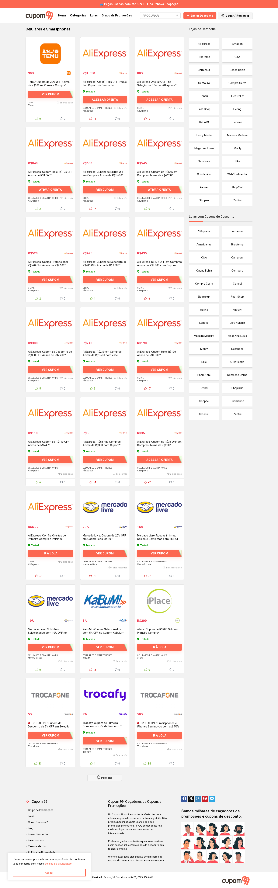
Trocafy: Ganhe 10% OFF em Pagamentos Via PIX (100, 818)
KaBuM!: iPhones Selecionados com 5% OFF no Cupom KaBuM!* (103, 631)
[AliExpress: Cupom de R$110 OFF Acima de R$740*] (50, 413)
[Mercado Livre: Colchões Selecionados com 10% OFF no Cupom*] (50, 601)
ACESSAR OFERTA (105, 100)
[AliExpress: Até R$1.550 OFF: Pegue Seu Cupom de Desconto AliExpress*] (105, 54)
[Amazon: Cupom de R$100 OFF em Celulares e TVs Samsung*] (50, 788)
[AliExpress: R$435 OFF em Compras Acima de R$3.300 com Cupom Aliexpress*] (159, 234)
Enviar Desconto (202, 15)
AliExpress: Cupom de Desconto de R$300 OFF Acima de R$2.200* (50, 353)
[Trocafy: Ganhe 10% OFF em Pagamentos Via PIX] (105, 788)
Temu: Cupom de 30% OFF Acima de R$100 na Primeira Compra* (49, 83)
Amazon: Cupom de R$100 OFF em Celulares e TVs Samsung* (50, 818)
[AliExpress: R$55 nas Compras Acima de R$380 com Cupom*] (105, 413)
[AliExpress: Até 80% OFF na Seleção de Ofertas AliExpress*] (159, 54)
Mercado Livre (90, 564)
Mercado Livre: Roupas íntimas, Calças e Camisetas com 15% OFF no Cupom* (158, 539)
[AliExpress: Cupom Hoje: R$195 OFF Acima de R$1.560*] (50, 144)
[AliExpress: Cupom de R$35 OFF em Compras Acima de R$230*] (159, 413)
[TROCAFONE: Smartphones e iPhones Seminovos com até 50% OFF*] (159, 695)
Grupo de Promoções (117, 15)
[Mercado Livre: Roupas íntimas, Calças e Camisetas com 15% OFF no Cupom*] (159, 507)
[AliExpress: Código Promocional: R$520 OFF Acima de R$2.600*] (50, 234)
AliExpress (88, 110)
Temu (31, 105)
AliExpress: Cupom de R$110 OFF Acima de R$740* (48, 443)
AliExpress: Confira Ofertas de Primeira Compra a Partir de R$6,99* (47, 539)
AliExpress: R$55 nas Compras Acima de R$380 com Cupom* (102, 443)
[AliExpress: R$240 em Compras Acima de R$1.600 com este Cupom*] (105, 323)
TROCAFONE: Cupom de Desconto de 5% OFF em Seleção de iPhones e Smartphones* (49, 726)
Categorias (78, 15)
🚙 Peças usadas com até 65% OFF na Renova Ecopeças (139, 4)
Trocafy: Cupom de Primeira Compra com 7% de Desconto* (102, 724)
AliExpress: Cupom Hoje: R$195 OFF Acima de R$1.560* (50, 173)
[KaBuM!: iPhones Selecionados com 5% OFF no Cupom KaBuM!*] (105, 601)
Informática (35, 843)
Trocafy (87, 752)
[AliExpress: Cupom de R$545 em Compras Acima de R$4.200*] (159, 144)
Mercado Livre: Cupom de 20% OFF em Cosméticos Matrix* (104, 537)
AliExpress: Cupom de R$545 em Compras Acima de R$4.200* (157, 173)
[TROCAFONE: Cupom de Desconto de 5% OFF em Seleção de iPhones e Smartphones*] (50, 695)
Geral (140, 108)
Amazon (32, 845)
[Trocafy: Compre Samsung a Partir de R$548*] (159, 788)
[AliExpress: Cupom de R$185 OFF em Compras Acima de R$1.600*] (105, 144)
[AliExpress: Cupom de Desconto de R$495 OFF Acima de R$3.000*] (105, 234)
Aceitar (49, 872)
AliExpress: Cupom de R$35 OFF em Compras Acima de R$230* (159, 443)
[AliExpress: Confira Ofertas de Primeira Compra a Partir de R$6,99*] (50, 507)
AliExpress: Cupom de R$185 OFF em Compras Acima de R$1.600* (103, 173)
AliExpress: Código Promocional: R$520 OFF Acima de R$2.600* (48, 263)
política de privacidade (58, 863)
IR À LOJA (50, 553)
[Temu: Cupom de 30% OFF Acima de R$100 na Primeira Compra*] (50, 54)
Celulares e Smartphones (98, 108)
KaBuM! (87, 658)
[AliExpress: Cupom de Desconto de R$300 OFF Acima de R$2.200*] (50, 323)
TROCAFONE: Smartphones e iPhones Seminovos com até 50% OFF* (158, 726)
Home (62, 15)
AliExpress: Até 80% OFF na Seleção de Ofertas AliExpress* (156, 83)
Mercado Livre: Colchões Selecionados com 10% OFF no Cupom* (47, 633)
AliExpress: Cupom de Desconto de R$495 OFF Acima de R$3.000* (105, 263)
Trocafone (33, 746)
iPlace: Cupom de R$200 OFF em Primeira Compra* (157, 631)
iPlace (140, 658)
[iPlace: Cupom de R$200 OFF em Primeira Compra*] (159, 601)
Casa (30, 102)
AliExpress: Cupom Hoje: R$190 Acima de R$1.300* (156, 353)
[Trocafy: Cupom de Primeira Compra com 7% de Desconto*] (105, 695)
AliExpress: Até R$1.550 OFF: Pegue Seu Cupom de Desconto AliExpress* (105, 85)
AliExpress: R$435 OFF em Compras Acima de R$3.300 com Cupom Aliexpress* (159, 265)
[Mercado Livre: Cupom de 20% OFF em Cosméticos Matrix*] (105, 507)
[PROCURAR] (177, 15)
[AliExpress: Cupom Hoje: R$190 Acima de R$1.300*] (159, 323)
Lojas (94, 15)
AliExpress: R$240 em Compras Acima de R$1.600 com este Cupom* (102, 355)
